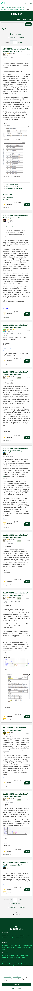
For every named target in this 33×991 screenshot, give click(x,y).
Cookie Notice (17, 977)
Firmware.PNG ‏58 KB (12, 186)
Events (23, 957)
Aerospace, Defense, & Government (22, 935)
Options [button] (27, 54)
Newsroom (5, 957)
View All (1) (5, 200)
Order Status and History (20, 945)
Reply (27, 204)
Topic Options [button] (5, 29)
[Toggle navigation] (8, 3)
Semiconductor (11, 939)
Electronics (5, 937)
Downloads (4, 963)
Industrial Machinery (19, 937)
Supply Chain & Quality (15, 957)
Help (30, 19)
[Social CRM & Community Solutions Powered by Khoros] (16, 914)
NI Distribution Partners (7, 945)
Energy (11, 937)
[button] (16, 131)
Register (18, 19)
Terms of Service (10, 947)
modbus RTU (10, 197)
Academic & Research (7, 935)
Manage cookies (16, 988)
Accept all (16, 984)
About (17, 955)
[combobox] (12, 24)
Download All (8, 194)
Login (24, 19)
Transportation (20, 939)
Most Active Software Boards (9, 9)
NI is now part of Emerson (8, 955)
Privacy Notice (7, 977)
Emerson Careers (24, 955)
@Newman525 (9, 227)
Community (9, 7)
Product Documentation (14, 963)
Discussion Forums (18, 7)
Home (2, 7)
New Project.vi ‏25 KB (12, 184)
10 (8, 893)
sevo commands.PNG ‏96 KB (14, 188)
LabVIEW (22, 9)
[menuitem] (26, 3)
